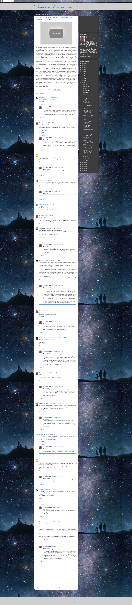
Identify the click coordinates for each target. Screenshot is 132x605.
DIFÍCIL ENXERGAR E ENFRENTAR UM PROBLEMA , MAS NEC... (88, 117)
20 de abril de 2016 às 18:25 (55, 228)
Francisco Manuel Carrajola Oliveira (47, 311)
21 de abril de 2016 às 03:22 (62, 311)
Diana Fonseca (42, 97)
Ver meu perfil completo (85, 56)
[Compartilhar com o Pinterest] (60, 90)
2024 (83, 67)
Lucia (40, 460)
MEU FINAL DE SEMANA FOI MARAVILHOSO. (87, 127)
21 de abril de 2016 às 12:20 (55, 403)
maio (84, 98)
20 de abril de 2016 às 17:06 (48, 204)
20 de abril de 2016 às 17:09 (57, 191)
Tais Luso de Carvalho (44, 403)
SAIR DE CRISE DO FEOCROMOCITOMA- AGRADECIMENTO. (88, 141)
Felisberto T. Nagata (43, 260)
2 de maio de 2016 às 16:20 (57, 507)
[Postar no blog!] (55, 90)
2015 (83, 162)
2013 (83, 166)
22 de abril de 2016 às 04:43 (57, 351)
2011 (83, 170)
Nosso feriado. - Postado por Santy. (88, 108)
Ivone (40, 122)
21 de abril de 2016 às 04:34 (57, 321)
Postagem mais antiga (71, 587)
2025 (83, 65)
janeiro (84, 160)
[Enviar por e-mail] (54, 90)
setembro (85, 90)
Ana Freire (41, 489)
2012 (83, 168)
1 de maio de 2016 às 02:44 (54, 521)
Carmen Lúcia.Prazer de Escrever (46, 337)
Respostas (43, 104)
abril (84, 100)
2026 (83, 63)
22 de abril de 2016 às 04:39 (57, 446)
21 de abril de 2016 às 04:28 (57, 285)
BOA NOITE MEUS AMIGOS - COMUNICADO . (87, 122)
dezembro (85, 84)
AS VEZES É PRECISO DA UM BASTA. (88, 130)
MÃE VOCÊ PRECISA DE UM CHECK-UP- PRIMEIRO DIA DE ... (88, 134)
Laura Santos (42, 372)
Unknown (41, 155)
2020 (83, 75)
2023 (83, 69)
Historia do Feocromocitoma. (53, 7)
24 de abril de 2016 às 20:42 (48, 460)
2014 (83, 164)
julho (84, 94)
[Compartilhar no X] (57, 90)
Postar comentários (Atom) (57, 592)
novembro (85, 86)
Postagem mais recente (41, 587)
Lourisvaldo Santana (43, 521)
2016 (83, 82)
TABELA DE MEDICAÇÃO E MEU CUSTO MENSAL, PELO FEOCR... (88, 146)
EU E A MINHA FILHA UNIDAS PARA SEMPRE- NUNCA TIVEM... (87, 112)
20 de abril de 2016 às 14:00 (48, 122)
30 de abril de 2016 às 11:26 (50, 489)
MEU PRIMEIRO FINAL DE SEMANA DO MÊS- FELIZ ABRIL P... (88, 152)
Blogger (74, 602)
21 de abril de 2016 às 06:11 (60, 337)
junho (84, 96)
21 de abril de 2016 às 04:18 (57, 244)
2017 (83, 80)
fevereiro (85, 158)
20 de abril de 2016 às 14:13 (57, 107)
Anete (40, 204)
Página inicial (56, 587)
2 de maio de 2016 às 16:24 (57, 546)
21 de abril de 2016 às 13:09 (49, 434)
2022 (83, 71)
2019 (83, 77)
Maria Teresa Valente (44, 228)
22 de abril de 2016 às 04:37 (57, 417)
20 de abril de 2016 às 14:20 (57, 167)
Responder (41, 101)
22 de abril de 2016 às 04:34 (57, 386)
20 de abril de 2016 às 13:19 (52, 97)
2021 (83, 73)
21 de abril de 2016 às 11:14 (51, 372)
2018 (83, 78)
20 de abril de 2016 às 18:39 (54, 260)
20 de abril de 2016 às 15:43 (48, 180)
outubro (85, 88)
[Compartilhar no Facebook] (58, 90)
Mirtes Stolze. (46, 107)
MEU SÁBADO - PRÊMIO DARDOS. (88, 138)
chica (40, 180)
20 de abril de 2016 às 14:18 (57, 137)
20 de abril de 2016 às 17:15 (53, 215)
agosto (84, 92)
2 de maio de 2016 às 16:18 (57, 476)
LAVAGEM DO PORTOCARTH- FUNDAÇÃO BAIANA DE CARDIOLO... (88, 103)
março (84, 156)
